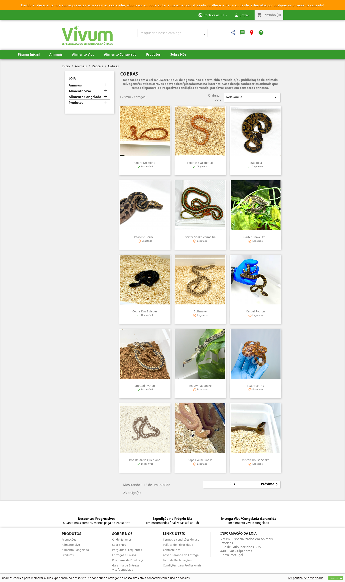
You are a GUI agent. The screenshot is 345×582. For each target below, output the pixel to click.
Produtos (153, 54)
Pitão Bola (255, 163)
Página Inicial (29, 54)
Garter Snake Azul (255, 237)
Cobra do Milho (144, 163)
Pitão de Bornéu (145, 237)
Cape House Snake (200, 460)
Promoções (69, 539)
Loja (72, 78)
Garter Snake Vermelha (200, 237)
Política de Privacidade (178, 545)
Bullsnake (200, 311)
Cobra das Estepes (144, 311)
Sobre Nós (178, 54)
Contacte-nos (171, 550)
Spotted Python (145, 386)
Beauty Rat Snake (200, 386)
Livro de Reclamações (177, 560)
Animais (55, 54)
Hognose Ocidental (200, 163)
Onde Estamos (122, 539)
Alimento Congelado (120, 54)
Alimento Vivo (83, 54)
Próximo (270, 484)
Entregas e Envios (124, 555)
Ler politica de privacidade (305, 578)
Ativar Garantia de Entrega (181, 555)
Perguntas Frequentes (127, 550)
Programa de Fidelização (128, 560)
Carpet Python (255, 311)
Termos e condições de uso (181, 539)
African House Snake (255, 460)
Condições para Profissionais (182, 565)
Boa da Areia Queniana (144, 460)
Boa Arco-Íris (255, 386)
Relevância (252, 97)
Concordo (335, 578)
